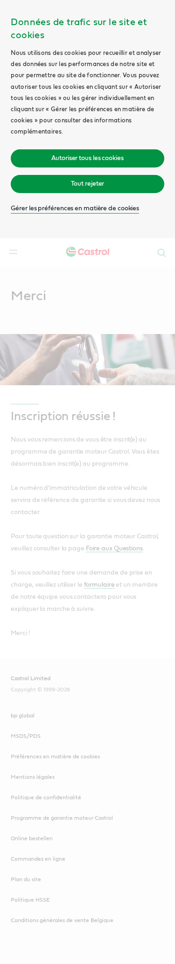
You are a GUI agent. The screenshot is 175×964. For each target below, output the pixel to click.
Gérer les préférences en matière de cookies (75, 208)
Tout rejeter (88, 184)
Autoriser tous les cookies (87, 158)
